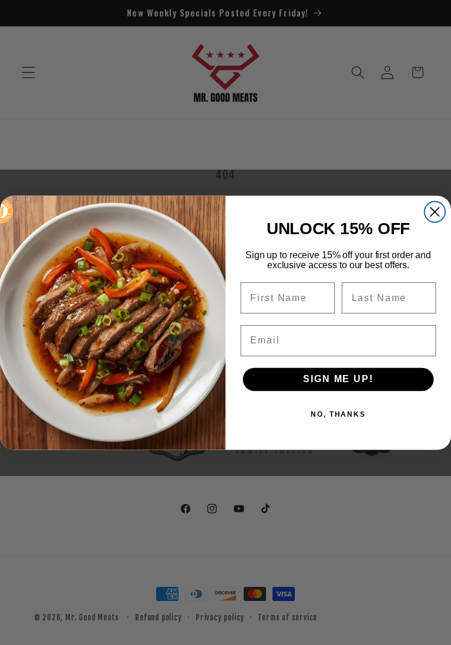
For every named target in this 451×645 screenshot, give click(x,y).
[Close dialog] (435, 211)
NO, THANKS (338, 414)
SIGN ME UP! (338, 379)
